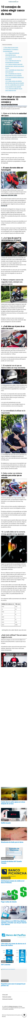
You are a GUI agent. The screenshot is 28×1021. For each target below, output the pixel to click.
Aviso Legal (5, 994)
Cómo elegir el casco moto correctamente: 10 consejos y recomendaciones (10, 49)
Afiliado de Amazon (13, 1006)
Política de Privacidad (7, 999)
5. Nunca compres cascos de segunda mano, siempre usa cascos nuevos (14, 66)
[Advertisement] (14, 726)
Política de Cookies (6, 996)
